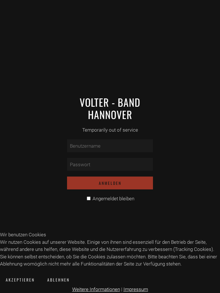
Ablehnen (58, 280)
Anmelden (110, 183)
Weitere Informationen (96, 289)
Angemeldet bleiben (112, 198)
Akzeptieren (20, 280)
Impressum (135, 289)
